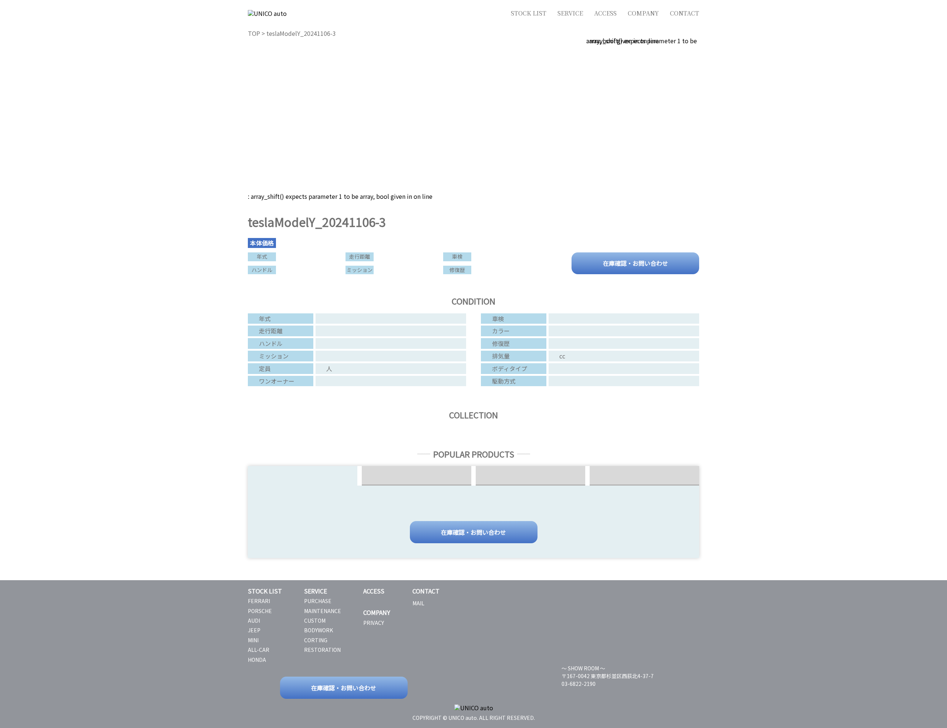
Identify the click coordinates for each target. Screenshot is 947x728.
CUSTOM (315, 620)
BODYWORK (318, 630)
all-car (258, 649)
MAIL (418, 603)
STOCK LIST (528, 13)
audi (254, 620)
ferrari (259, 601)
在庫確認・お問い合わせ (635, 262)
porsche (260, 611)
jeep (254, 630)
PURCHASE (317, 601)
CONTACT (684, 13)
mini (253, 640)
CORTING (315, 640)
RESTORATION (322, 649)
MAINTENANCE (322, 611)
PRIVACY (373, 622)
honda (257, 659)
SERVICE (570, 13)
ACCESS (605, 13)
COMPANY (643, 13)
